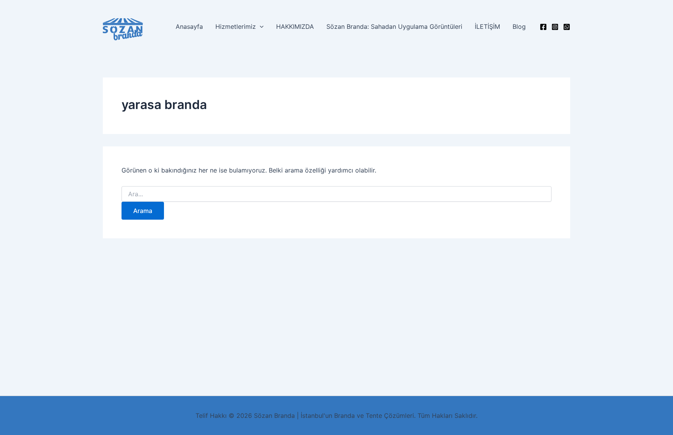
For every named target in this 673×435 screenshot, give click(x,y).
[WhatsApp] (566, 26)
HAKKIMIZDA (295, 26)
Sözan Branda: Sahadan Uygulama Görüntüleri (394, 26)
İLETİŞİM (487, 26)
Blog (519, 26)
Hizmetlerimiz (235, 26)
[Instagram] (554, 26)
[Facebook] (543, 26)
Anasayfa (189, 26)
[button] (260, 26)
